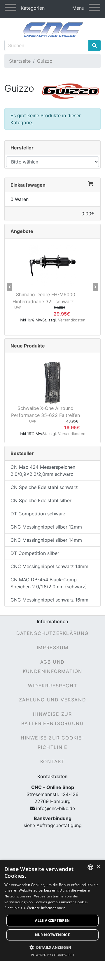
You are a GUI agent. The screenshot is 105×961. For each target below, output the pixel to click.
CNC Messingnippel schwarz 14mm (49, 566)
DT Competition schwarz (38, 514)
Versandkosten (71, 320)
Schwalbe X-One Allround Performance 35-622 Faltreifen (45, 411)
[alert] (52, 910)
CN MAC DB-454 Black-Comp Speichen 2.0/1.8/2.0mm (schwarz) (48, 583)
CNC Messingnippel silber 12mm (46, 527)
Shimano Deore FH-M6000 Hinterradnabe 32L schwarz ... (46, 298)
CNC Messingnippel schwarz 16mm (49, 600)
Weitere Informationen (46, 907)
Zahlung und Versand (52, 700)
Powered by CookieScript (52, 955)
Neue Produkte (27, 346)
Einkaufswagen (28, 185)
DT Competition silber (34, 553)
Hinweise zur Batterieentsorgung (52, 718)
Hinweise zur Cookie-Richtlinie (52, 742)
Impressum (52, 647)
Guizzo (44, 61)
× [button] (98, 867)
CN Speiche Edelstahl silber (40, 500)
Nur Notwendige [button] (52, 934)
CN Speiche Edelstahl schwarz (44, 487)
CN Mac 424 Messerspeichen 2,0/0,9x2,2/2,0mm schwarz (42, 470)
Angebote (21, 231)
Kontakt (52, 761)
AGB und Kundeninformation (52, 666)
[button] (9, 286)
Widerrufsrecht (52, 686)
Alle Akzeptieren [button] (52, 920)
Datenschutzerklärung (52, 633)
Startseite (20, 61)
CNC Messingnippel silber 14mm (46, 540)
